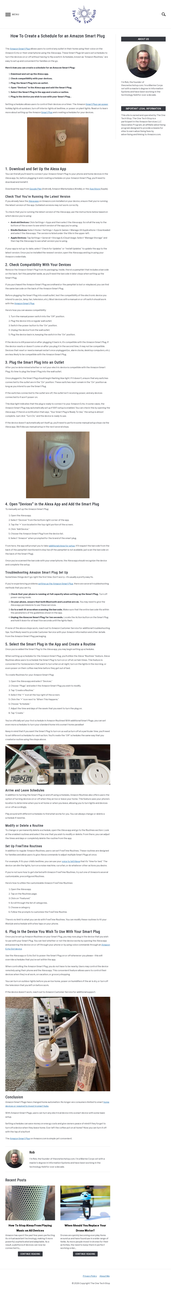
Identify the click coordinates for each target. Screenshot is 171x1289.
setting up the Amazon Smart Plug (55, 583)
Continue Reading (30, 1254)
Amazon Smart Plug (20, 49)
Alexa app (34, 201)
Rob (32, 1152)
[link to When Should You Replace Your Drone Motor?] (85, 1203)
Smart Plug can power (97, 104)
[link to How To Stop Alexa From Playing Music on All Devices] (30, 1203)
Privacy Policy (90, 1276)
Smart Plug (47, 112)
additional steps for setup (62, 546)
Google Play (36, 189)
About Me (105, 1276)
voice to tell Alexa (71, 861)
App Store (95, 189)
